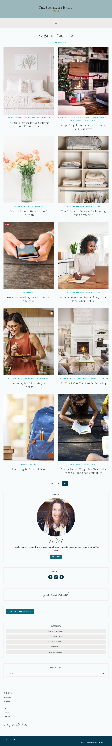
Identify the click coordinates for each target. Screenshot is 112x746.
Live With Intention (84, 118)
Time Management (60, 42)
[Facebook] (6, 739)
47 (71, 483)
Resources (8, 701)
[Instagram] (10, 739)
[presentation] (29, 81)
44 (52, 483)
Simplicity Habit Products (20, 611)
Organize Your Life (100, 118)
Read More (56, 557)
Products (7, 698)
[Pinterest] (14, 739)
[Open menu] (56, 23)
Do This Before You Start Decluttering (83, 383)
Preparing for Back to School (29, 469)
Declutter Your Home (15, 118)
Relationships (30, 118)
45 (58, 483)
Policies (7, 716)
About (6, 713)
